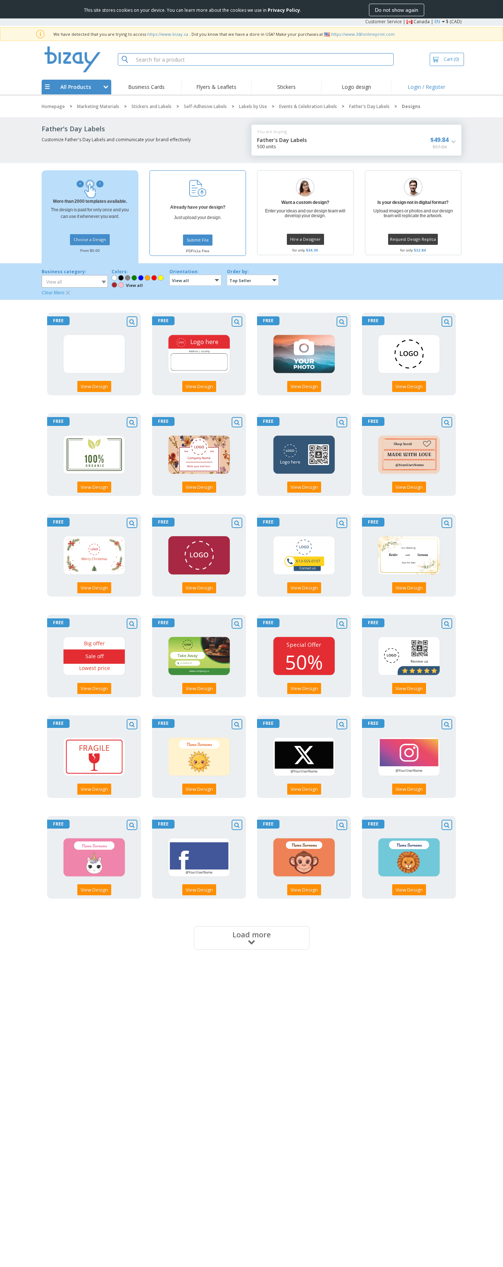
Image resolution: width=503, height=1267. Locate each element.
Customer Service (383, 21)
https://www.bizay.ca (167, 34)
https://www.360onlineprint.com (363, 34)
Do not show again (396, 10)
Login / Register (426, 86)
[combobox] (75, 281)
